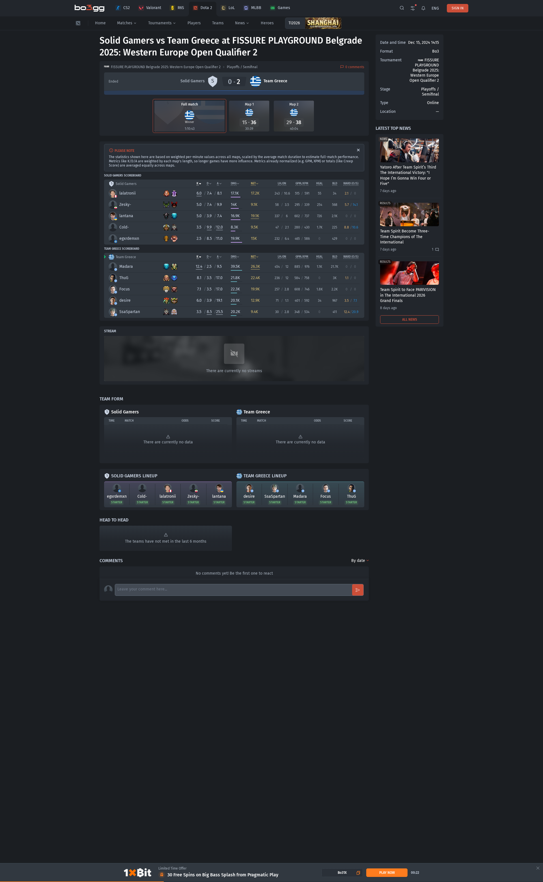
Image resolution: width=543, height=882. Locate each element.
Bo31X (342, 873)
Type (384, 102)
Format (386, 51)
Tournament (391, 60)
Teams (218, 23)
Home (100, 23)
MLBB (256, 7)
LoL (232, 7)
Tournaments (160, 23)
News (240, 23)
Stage (385, 89)
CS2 (126, 7)
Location (388, 111)
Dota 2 (206, 7)
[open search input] (402, 8)
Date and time (393, 42)
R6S (181, 7)
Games (284, 7)
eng (435, 8)
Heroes (267, 23)
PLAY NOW (387, 873)
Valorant (153, 7)
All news (409, 320)
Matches (124, 23)
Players (194, 23)
